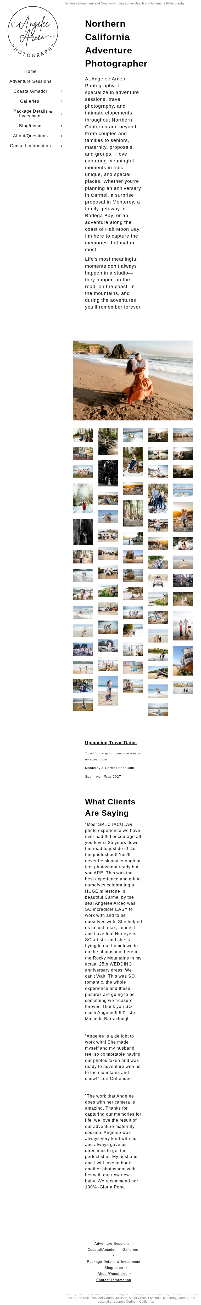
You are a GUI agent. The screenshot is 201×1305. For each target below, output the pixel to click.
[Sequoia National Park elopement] (133, 513)
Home (30, 71)
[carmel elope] (158, 434)
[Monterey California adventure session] (133, 488)
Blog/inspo (30, 126)
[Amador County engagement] (158, 580)
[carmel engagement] (183, 453)
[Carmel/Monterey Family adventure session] (108, 553)
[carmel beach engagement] (183, 471)
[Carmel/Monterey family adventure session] (183, 434)
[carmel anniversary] (183, 687)
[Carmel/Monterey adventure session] (158, 453)
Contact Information (30, 146)
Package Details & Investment (32, 113)
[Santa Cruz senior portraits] (183, 562)
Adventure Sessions (30, 81)
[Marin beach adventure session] (133, 380)
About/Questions (30, 136)
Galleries (30, 101)
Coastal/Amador (30, 91)
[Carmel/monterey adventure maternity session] (158, 471)
